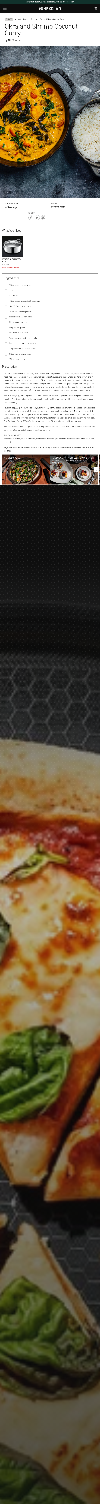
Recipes (34, 19)
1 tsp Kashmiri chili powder (20, 311)
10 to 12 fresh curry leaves (20, 306)
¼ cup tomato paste (17, 327)
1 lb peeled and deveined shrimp (22, 348)
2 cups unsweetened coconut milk (23, 338)
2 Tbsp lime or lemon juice (20, 354)
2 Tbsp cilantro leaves (18, 359)
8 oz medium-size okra (18, 333)
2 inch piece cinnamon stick (20, 317)
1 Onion (12, 290)
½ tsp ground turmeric (18, 322)
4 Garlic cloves (15, 295)
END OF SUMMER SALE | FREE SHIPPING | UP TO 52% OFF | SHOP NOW (50, 2)
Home (25, 19)
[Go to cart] (95, 8)
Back (19, 19)
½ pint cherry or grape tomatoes (22, 343)
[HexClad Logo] (50, 8)
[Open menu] (5, 9)
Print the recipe (58, 207)
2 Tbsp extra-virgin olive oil (20, 285)
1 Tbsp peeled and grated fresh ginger (24, 301)
